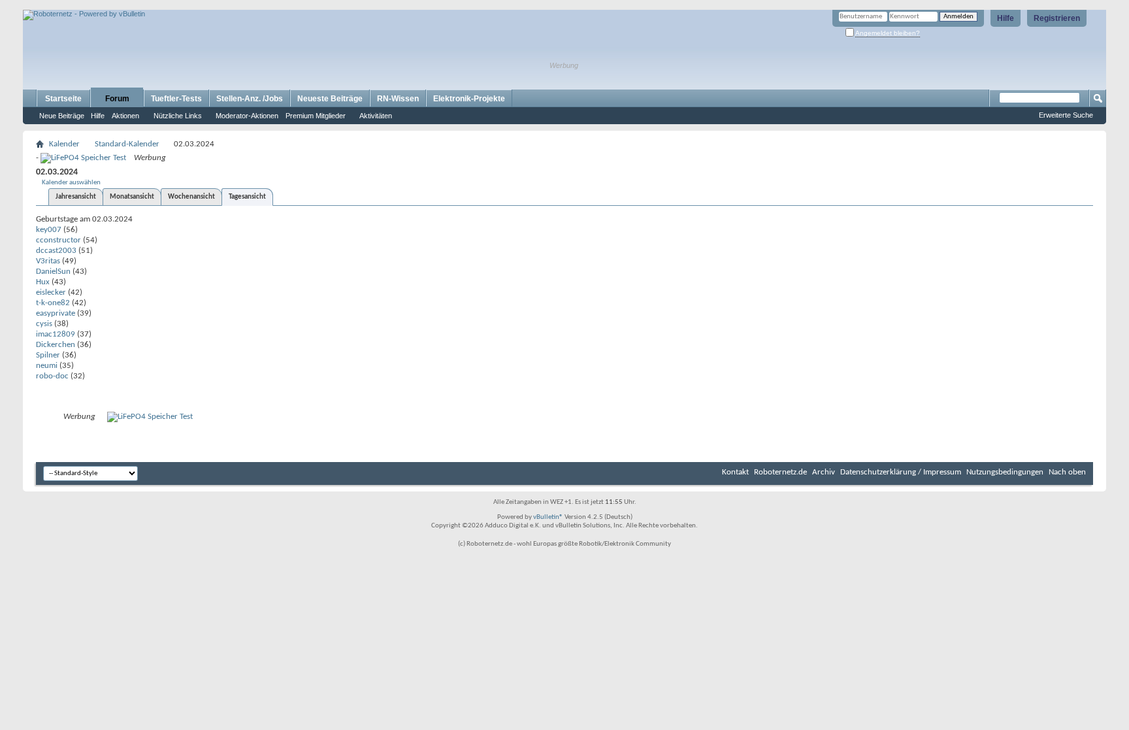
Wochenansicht (191, 197)
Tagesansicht (247, 197)
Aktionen (125, 116)
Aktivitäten (375, 116)
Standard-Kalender (127, 144)
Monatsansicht (132, 197)
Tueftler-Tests (176, 98)
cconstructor (58, 240)
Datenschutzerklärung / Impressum (900, 472)
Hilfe (1005, 18)
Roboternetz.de (780, 472)
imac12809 (55, 334)
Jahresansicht (76, 197)
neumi (46, 365)
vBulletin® (548, 517)
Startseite (63, 98)
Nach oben (1067, 472)
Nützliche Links (178, 116)
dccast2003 (56, 250)
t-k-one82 (53, 303)
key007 (48, 229)
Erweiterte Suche (1066, 115)
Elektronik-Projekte (469, 98)
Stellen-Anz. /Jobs (249, 98)
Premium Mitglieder (316, 116)
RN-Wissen (398, 98)
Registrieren (1057, 18)
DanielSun (53, 271)
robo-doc (52, 376)
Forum (117, 98)
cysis (44, 324)
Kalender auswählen (71, 182)
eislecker (51, 292)
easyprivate (55, 313)
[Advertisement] (176, 5)
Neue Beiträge (61, 116)
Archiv (823, 472)
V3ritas (48, 261)
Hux (43, 282)
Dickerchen (55, 344)
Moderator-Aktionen (247, 116)
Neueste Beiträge (330, 98)
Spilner (48, 355)
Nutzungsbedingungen (1004, 472)
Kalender (64, 144)
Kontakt (735, 472)
